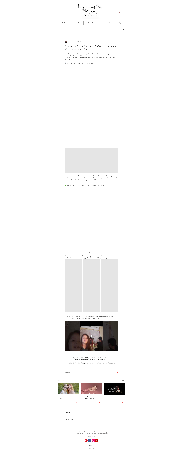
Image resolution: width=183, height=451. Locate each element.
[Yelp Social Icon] (96, 440)
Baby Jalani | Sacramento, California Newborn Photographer (90, 397)
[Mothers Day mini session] (68, 388)
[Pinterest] (86, 440)
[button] (123, 29)
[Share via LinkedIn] (72, 367)
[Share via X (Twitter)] (69, 367)
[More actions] (117, 42)
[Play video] (91, 336)
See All (123, 380)
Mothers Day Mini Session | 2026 (67, 397)
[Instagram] (93, 440)
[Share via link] (76, 367)
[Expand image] (82, 160)
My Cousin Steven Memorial (113, 397)
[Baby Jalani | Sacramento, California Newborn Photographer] (91, 388)
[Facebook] (89, 440)
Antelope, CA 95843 (91, 436)
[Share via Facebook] (65, 367)
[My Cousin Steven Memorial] (114, 388)
